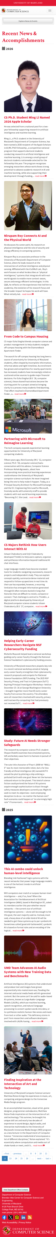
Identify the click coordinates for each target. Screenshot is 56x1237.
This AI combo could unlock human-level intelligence (23, 871)
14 (16, 1158)
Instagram (17, 1217)
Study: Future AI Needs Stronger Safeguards (27, 743)
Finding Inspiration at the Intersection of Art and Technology (22, 1084)
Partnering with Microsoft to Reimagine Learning (24, 441)
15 (21, 1158)
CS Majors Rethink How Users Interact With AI (25, 547)
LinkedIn (23, 1217)
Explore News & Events (28, 21)
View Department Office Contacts (16, 1189)
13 (10, 1158)
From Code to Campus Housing (26, 336)
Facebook (4, 1217)
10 (40, 1153)
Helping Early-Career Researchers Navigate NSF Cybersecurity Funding (23, 645)
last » (48, 1158)
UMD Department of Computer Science (22, 10)
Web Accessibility (9, 1222)
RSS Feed (30, 1217)
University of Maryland (28, 3)
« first (6, 1153)
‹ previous (17, 1153)
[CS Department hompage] (28, 1229)
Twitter (10, 1217)
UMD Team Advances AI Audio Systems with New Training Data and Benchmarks (27, 972)
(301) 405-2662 (20, 1212)
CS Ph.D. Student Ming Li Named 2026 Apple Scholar (27, 119)
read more (40, 176)
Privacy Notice (25, 1222)
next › (39, 1158)
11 (46, 1153)
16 (27, 1158)
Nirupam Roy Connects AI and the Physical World (25, 238)
